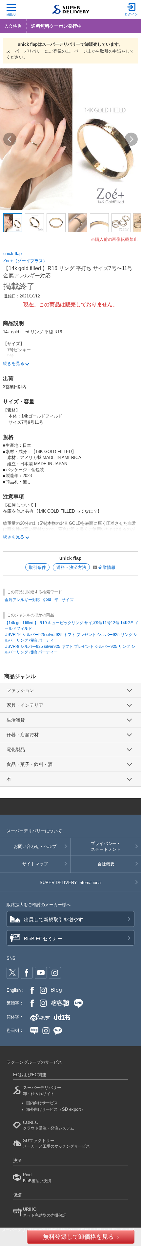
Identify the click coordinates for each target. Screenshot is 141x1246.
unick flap (12, 253)
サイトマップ (35, 863)
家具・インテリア (25, 705)
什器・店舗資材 (23, 734)
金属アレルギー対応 (22, 600)
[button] (10, 139)
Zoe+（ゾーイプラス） (25, 260)
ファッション (20, 690)
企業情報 (106, 567)
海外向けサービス (55, 1109)
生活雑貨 (16, 720)
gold (47, 599)
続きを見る (13, 363)
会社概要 (105, 863)
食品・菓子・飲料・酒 (29, 764)
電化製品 (16, 749)
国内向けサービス (42, 1103)
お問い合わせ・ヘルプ (35, 846)
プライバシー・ (106, 846)
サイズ (67, 600)
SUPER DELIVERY (71, 882)
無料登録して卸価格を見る (78, 1236)
